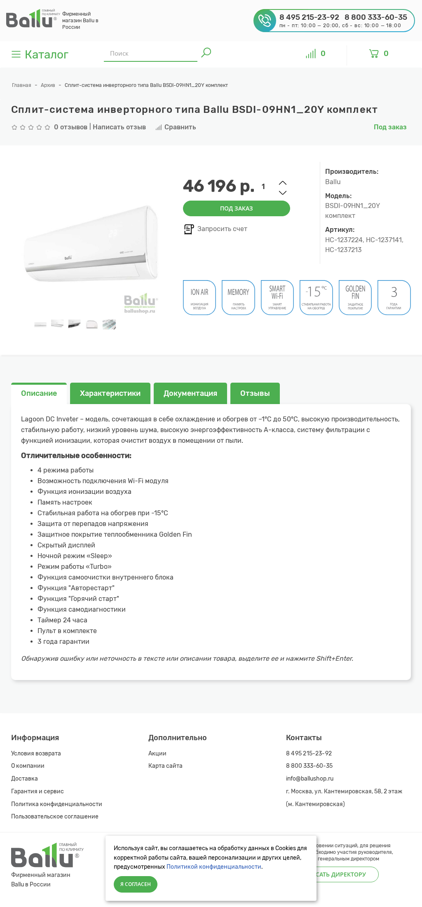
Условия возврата (36, 753)
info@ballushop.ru (309, 778)
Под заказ (236, 208)
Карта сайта (165, 765)
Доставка (24, 778)
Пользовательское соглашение (54, 816)
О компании (28, 765)
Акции (157, 753)
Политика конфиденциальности (56, 804)
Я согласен (135, 884)
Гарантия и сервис (37, 791)
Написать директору (332, 874)
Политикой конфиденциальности (213, 866)
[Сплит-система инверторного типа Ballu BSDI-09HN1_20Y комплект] (40, 324)
